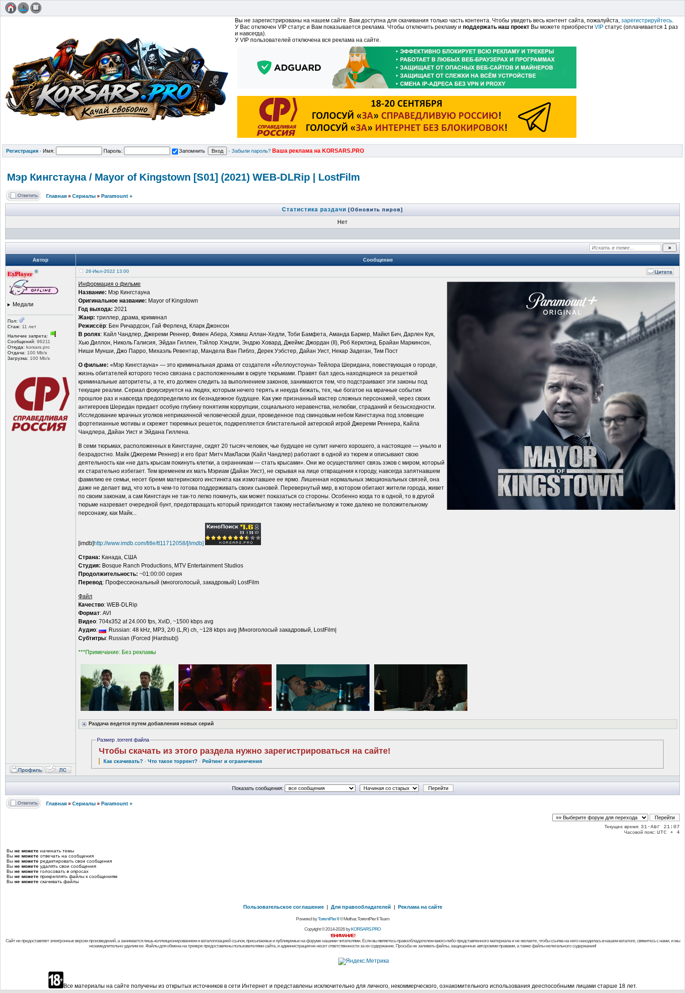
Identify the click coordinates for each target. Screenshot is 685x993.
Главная (56, 196)
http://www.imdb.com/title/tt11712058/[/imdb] (149, 543)
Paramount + (116, 196)
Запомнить (192, 151)
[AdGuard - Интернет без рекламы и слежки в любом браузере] (407, 89)
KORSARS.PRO (366, 929)
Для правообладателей (361, 907)
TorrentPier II (328, 918)
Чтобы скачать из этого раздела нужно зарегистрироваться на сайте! (244, 751)
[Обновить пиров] (375, 209)
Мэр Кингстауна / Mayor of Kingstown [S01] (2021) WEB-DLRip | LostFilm (183, 177)
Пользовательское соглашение (283, 907)
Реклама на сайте (420, 907)
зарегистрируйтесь (646, 20)
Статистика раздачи (315, 209)
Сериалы (84, 196)
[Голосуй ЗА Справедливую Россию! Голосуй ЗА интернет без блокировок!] (407, 138)
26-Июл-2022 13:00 (107, 271)
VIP (599, 27)
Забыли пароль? (251, 151)
